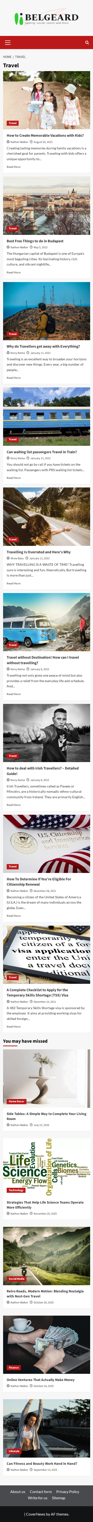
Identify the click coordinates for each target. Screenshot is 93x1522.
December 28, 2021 (45, 891)
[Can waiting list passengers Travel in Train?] (46, 416)
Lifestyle (14, 1451)
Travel (12, 123)
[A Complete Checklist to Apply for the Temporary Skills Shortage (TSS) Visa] (46, 955)
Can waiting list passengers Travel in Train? (42, 452)
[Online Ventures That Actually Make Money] (46, 1345)
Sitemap (58, 1497)
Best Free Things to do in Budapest (35, 241)
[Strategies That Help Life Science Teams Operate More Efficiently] (46, 1167)
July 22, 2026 (41, 1125)
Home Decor (16, 1101)
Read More (14, 167)
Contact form (41, 1491)
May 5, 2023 (40, 247)
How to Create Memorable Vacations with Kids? (45, 135)
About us (17, 1491)
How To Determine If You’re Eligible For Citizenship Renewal (39, 882)
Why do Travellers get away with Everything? (43, 346)
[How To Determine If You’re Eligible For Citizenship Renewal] (46, 844)
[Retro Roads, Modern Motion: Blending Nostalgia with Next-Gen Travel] (46, 1256)
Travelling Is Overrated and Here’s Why (39, 552)
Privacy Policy (67, 1491)
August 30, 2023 (43, 142)
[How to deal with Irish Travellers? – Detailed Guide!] (46, 733)
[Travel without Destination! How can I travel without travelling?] (46, 622)
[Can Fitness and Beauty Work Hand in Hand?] (46, 1428)
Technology (16, 1190)
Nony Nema (17, 353)
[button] (8, 42)
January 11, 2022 (40, 353)
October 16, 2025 (44, 1386)
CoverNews (35, 1514)
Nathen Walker (19, 142)
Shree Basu (17, 558)
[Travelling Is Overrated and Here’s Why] (46, 516)
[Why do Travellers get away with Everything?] (46, 311)
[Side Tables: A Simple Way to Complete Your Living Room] (46, 1078)
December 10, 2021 (45, 1002)
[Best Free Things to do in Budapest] (46, 205)
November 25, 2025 (45, 1214)
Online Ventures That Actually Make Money (41, 1379)
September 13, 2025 (45, 1470)
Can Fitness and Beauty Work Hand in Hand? (42, 1463)
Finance (14, 1368)
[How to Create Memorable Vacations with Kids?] (46, 100)
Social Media (16, 1279)
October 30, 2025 (44, 1303)
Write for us (37, 1497)
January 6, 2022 (39, 669)
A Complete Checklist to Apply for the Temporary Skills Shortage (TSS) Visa (37, 992)
